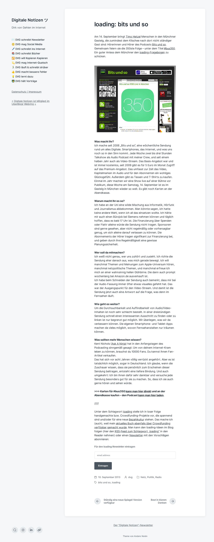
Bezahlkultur (136, 419)
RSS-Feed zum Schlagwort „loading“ (137, 431)
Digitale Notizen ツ (30, 20)
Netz (143, 477)
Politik (150, 477)
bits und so (104, 482)
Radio (158, 477)
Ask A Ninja (119, 343)
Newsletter (136, 435)
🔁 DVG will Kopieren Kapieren (30, 58)
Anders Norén (140, 536)
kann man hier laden (150, 395)
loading (127, 411)
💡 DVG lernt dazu (22, 76)
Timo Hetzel (133, 36)
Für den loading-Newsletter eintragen (114, 446)
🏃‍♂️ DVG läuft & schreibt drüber (30, 67)
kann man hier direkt (138, 391)
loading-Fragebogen (152, 52)
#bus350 (169, 48)
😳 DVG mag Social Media (27, 44)
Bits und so (159, 44)
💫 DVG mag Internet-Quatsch (30, 62)
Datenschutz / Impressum (26, 91)
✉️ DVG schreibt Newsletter (28, 39)
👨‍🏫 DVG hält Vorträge (24, 81)
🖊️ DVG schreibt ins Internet (28, 48)
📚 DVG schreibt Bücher (26, 53)
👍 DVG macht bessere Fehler (29, 71)
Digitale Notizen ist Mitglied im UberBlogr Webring (30, 102)
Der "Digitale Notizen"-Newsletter (133, 525)
